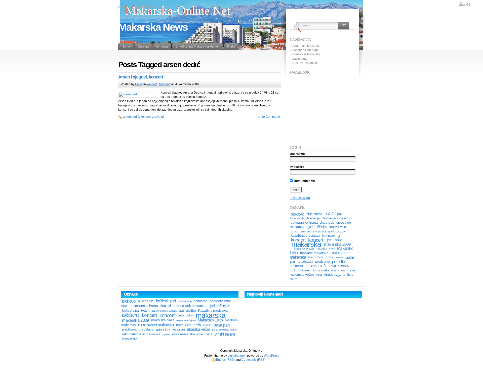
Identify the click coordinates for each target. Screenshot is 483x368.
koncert (146, 116)
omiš (329, 257)
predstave (322, 261)
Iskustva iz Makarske (306, 54)
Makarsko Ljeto (210, 320)
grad (330, 231)
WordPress (271, 355)
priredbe (339, 261)
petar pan (222, 325)
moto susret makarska (156, 325)
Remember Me (304, 181)
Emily (139, 84)
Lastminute (299, 58)
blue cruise (314, 214)
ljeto (330, 240)
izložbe (340, 231)
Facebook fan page (305, 50)
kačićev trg (331, 235)
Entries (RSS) (225, 359)
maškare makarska (314, 253)
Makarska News (152, 27)
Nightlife (164, 84)
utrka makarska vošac (188, 334)
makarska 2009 (337, 244)
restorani (297, 266)
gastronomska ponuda (314, 231)
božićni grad (334, 214)
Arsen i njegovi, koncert (140, 76)
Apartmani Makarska (306, 46)
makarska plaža (302, 248)
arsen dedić (131, 116)
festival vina (337, 227)
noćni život (316, 257)
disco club (327, 222)
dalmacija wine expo (336, 218)
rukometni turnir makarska (316, 270)
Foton (295, 231)
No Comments (270, 116)
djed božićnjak (316, 227)
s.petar (341, 270)
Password (297, 167)
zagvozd (158, 116)
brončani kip (297, 218)
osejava (339, 257)
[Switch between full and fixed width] (468, 5)
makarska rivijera (325, 248)
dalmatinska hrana (304, 222)
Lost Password (300, 198)
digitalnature (236, 355)
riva (333, 266)
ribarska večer (317, 266)
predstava (305, 261)
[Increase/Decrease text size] (462, 5)
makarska (306, 244)
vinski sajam (334, 274)
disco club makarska (191, 306)
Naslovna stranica (304, 63)
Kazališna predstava (305, 235)
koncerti (152, 84)
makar (338, 239)
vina (319, 274)
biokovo (297, 214)
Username (297, 154)
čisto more (129, 339)
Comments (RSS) (253, 359)
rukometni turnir (228, 329)
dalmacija (313, 218)
